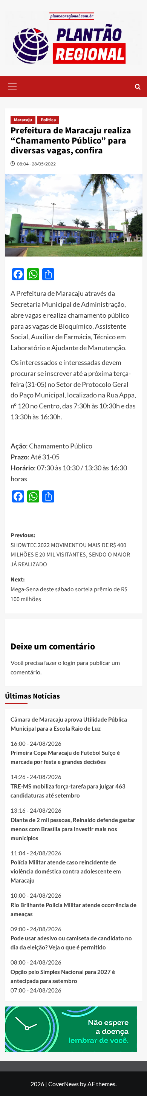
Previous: (70, 550)
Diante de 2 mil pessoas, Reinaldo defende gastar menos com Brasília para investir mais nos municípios (73, 828)
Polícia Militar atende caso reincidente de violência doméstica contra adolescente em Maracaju (66, 871)
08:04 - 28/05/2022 (36, 164)
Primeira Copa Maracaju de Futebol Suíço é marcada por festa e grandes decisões (65, 757)
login (69, 662)
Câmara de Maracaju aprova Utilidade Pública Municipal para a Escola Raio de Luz (69, 724)
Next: (69, 589)
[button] (12, 85)
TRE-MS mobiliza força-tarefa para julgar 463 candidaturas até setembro (68, 791)
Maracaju (23, 120)
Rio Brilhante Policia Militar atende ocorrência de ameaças (73, 909)
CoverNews (63, 1083)
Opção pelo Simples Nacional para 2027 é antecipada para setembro (63, 976)
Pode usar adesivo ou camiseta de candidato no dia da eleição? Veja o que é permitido (71, 943)
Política (48, 120)
